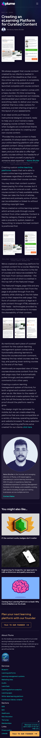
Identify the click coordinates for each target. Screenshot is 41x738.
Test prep (5, 720)
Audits (4, 683)
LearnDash (6, 686)
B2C (3, 710)
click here (27, 427)
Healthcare (6, 713)
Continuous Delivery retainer (12, 700)
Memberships (6, 723)
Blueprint (5, 670)
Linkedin (5, 733)
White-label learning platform (12, 696)
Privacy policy (7, 730)
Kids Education (7, 717)
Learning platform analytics (12, 690)
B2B (3, 706)
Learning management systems (13, 676)
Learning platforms (9, 673)
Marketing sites (7, 680)
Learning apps (7, 693)
